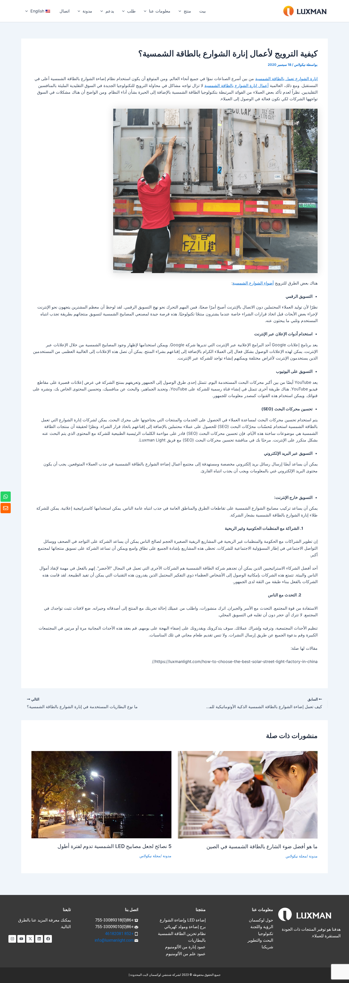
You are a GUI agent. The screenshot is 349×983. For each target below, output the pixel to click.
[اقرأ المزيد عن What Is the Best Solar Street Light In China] (248, 794)
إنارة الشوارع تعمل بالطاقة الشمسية (286, 78)
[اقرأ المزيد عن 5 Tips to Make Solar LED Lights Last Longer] (101, 794)
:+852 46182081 (119, 933)
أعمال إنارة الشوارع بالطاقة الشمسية (236, 85)
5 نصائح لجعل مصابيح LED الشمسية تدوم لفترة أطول (114, 846)
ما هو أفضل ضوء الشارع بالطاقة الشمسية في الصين (262, 846)
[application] (181, 11)
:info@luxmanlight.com (114, 940)
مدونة (313, 856)
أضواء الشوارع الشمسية (253, 283)
